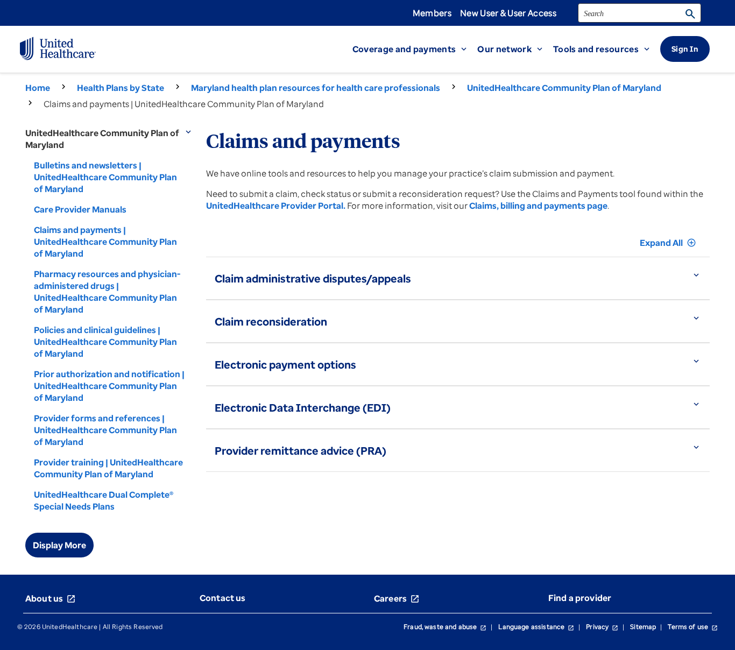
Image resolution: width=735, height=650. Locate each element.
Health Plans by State (120, 88)
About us (50, 598)
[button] (415, 49)
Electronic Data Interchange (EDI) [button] (303, 407)
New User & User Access (508, 13)
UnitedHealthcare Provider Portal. (275, 205)
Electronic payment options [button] (285, 364)
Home (37, 88)
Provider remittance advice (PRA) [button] (300, 450)
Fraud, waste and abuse (445, 626)
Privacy (602, 626)
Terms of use (693, 626)
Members (432, 13)
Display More (59, 545)
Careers (397, 598)
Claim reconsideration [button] (271, 321)
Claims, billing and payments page (538, 205)
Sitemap (643, 626)
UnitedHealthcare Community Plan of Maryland (564, 88)
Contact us (223, 598)
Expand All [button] (668, 242)
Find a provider (579, 598)
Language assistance (536, 626)
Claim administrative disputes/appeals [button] (313, 278)
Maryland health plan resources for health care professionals (315, 88)
